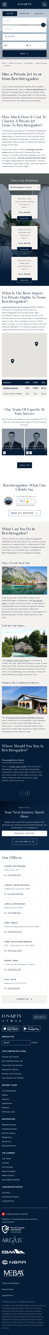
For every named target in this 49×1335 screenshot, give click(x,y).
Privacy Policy (7, 1289)
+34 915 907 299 (14, 969)
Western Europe (41, 63)
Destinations (29, 63)
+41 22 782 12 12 (24, 842)
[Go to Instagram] (3, 1021)
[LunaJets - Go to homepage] (24, 4)
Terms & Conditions (10, 1283)
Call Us (24, 465)
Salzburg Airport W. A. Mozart (16, 307)
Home (4, 63)
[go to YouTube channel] (11, 1021)
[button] (44, 4)
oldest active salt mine (17, 660)
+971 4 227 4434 (14, 950)
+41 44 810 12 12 (14, 913)
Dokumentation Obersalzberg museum (25, 717)
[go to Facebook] (7, 1021)
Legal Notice (7, 1295)
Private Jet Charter (15, 63)
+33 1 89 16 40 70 (14, 932)
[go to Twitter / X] (16, 1021)
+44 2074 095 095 (15, 894)
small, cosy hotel (18, 766)
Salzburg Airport (10, 388)
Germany (7, 65)
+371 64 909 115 (13, 988)
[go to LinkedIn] (20, 1021)
